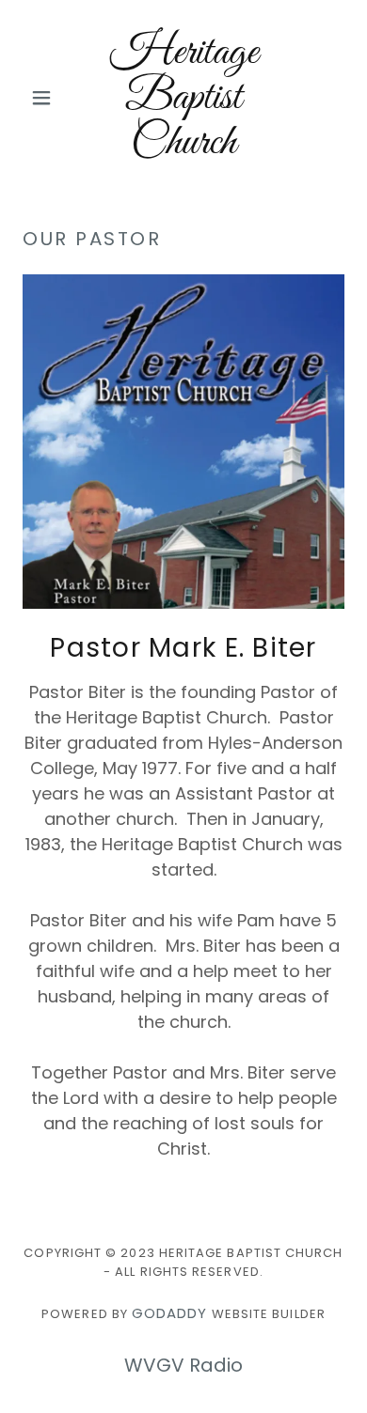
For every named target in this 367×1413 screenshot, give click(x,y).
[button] (47, 97)
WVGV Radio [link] (183, 1365)
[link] (183, 98)
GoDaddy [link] (170, 1313)
